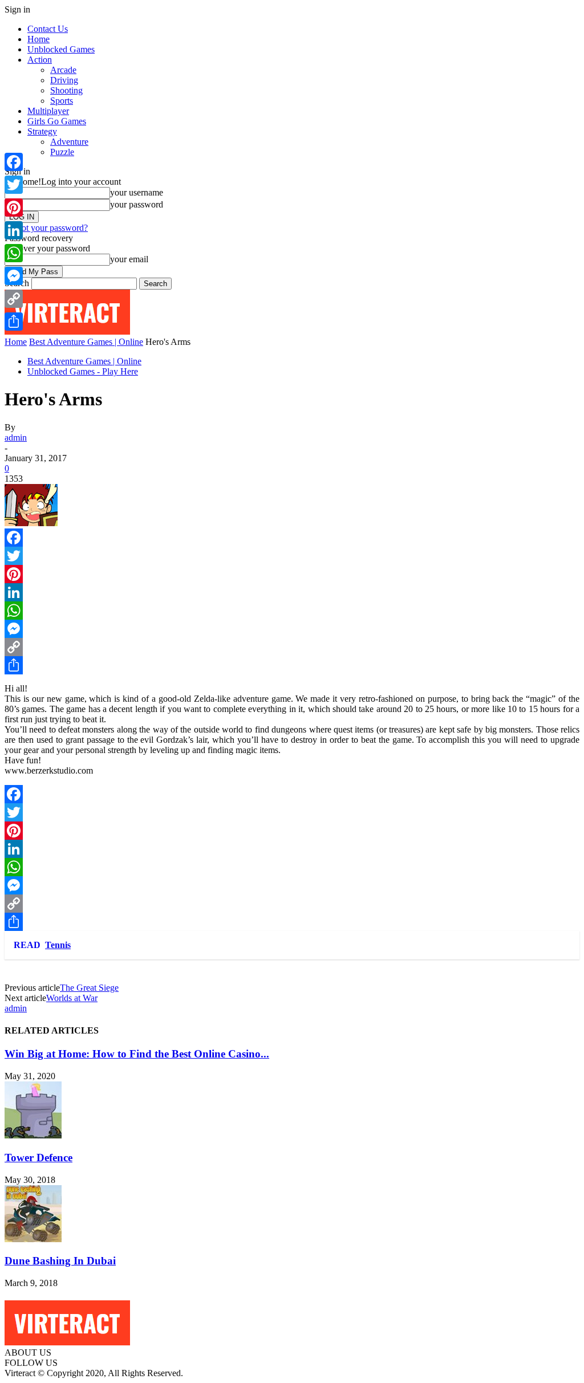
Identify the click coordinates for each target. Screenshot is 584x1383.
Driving (64, 80)
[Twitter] (292, 556)
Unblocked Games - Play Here (82, 371)
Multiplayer (48, 111)
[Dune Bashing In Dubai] (33, 1239)
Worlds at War (72, 998)
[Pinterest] (292, 574)
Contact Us (47, 29)
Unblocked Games (61, 49)
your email (129, 259)
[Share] (292, 665)
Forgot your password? (46, 228)
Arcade (63, 70)
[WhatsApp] (292, 610)
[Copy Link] (292, 647)
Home (38, 39)
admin (16, 437)
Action (39, 59)
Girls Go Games (56, 121)
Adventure (69, 142)
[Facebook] (292, 537)
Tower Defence (38, 1158)
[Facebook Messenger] (292, 629)
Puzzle (62, 152)
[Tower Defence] (33, 1135)
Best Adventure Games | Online (86, 342)
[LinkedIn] (292, 592)
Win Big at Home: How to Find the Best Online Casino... (137, 1054)
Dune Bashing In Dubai (60, 1261)
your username (136, 192)
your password (136, 204)
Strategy (42, 131)
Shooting (66, 90)
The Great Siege (89, 987)
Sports (61, 100)
